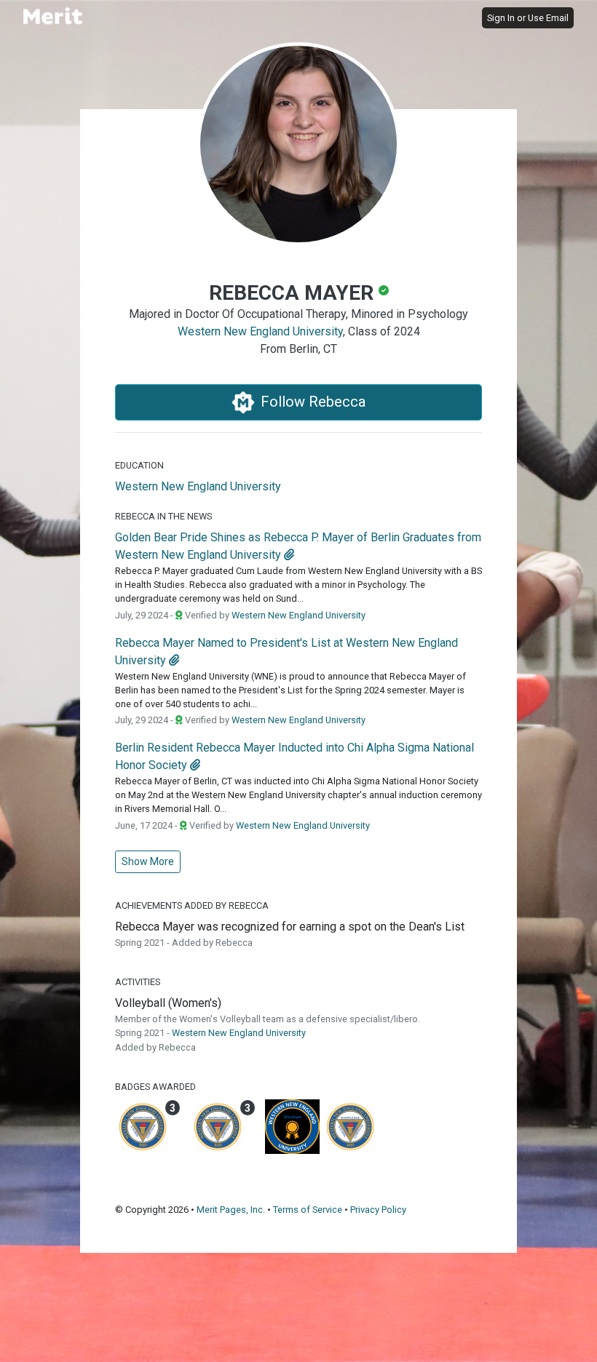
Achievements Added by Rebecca (192, 905)
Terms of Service (307, 1209)
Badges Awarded (155, 1086)
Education (139, 465)
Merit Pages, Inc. (231, 1209)
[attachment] (289, 555)
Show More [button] (148, 861)
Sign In (501, 17)
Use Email (548, 17)
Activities (137, 981)
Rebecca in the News (163, 516)
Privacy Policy (378, 1209)
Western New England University (260, 331)
